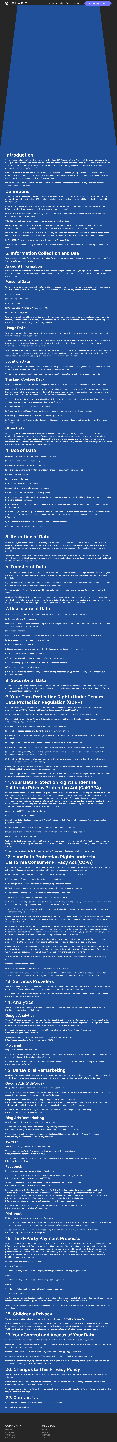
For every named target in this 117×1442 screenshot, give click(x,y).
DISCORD (9, 1429)
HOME (44, 1429)
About (51, 3)
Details (69, 3)
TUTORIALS (10, 1435)
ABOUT (45, 1432)
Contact (77, 3)
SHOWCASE (10, 1438)
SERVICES (46, 1435)
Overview (60, 3)
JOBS (44, 1438)
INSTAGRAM (10, 1432)
